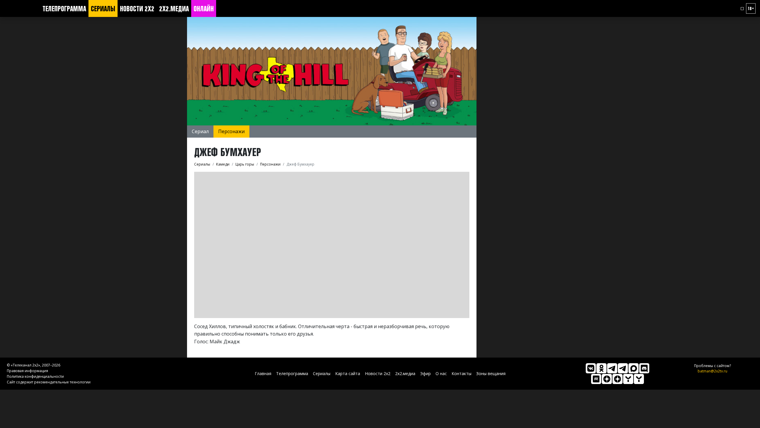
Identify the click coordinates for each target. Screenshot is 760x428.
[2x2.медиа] (623, 368)
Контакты (461, 373)
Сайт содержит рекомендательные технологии (49, 382)
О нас (441, 373)
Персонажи (231, 131)
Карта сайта (347, 373)
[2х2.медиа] (617, 379)
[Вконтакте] (591, 368)
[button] (742, 8)
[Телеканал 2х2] (612, 368)
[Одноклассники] (601, 368)
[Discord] (644, 368)
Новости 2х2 (137, 8)
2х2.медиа (174, 8)
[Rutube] (596, 379)
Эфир (425, 373)
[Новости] (639, 379)
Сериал (200, 131)
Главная (263, 373)
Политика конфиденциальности (35, 376)
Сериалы (103, 8)
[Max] (633, 368)
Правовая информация (27, 370)
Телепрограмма (64, 8)
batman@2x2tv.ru (712, 371)
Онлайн (204, 8)
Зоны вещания (491, 373)
